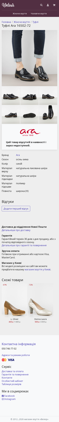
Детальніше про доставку (16, 230)
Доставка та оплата (12, 371)
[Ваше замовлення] (54, 5)
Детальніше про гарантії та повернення (24, 245)
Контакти (7, 377)
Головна (6, 22)
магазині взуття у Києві (37, 269)
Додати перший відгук (16, 208)
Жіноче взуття (22, 22)
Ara (18, 155)
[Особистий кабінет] (48, 5)
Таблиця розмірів (11, 384)
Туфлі (35, 22)
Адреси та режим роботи (16, 355)
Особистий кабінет (12, 381)
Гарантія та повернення (15, 374)
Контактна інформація (19, 344)
